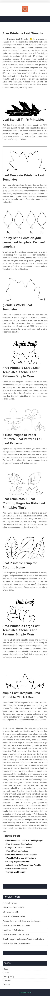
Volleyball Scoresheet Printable (19, 847)
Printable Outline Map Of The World (21, 858)
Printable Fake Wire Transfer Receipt (16, 943)
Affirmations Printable (11, 912)
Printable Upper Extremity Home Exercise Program (21, 921)
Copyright (7, 980)
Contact (6, 973)
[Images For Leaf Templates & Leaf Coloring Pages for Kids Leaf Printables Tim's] (25, 482)
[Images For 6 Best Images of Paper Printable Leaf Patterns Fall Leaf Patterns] (25, 418)
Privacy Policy (9, 977)
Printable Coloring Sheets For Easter (16, 925)
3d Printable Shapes (10, 903)
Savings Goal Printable (16, 872)
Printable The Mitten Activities (14, 916)
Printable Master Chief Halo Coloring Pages (24, 840)
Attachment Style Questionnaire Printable (23, 865)
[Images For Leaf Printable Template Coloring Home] (25, 546)
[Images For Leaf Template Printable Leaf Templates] (25, 159)
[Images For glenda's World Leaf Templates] (25, 288)
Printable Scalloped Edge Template (16, 934)
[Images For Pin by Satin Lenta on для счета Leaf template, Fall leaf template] (25, 221)
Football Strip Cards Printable (13, 907)
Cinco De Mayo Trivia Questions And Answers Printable (23, 939)
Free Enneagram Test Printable (19, 844)
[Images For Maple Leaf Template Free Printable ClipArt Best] (25, 676)
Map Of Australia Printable (17, 851)
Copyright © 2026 (25, 992)
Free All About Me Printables (13, 930)
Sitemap (7, 984)
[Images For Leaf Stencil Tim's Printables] (25, 103)
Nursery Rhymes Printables (18, 861)
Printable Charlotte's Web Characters (21, 854)
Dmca (6, 969)
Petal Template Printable (16, 868)
